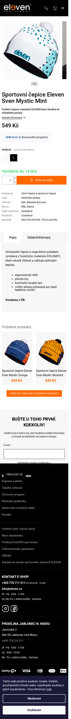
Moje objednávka (12, 535)
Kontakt (6, 514)
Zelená (30, 206)
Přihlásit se (15, 474)
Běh (23, 202)
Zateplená (27, 211)
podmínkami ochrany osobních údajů (34, 466)
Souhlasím (34, 710)
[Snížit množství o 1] (15, 182)
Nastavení (34, 698)
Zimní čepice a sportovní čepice (38, 193)
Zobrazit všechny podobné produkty (34, 393)
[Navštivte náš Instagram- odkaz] (5, 607)
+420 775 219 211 (12, 640)
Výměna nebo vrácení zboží (18, 528)
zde (49, 689)
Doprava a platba (12, 481)
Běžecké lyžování (36, 202)
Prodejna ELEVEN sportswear (20, 542)
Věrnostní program (13, 494)
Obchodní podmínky (14, 501)
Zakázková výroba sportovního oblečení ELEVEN (31, 562)
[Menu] (62, 8)
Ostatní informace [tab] (39, 237)
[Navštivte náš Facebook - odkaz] (14, 607)
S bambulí (26, 215)
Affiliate (6, 555)
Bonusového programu (35, 137)
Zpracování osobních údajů (18, 508)
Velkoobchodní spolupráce (18, 549)
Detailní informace (12, 117)
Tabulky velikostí (12, 487)
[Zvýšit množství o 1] (15, 178)
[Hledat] (47, 8)
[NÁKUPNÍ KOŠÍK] (55, 8)
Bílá (23, 206)
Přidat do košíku (44, 180)
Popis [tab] (12, 237)
